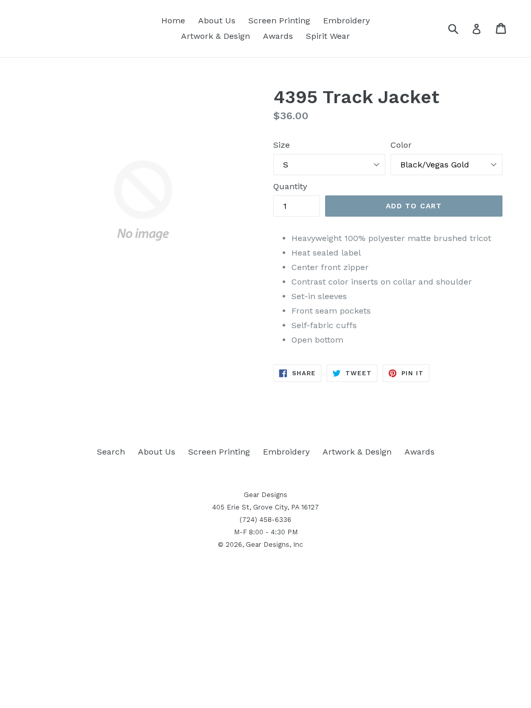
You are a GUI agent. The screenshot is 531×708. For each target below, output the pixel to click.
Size (281, 145)
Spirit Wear (328, 36)
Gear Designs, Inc (274, 544)
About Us (216, 20)
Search (111, 452)
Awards (278, 36)
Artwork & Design (215, 36)
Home (173, 20)
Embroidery (346, 20)
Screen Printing (279, 20)
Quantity (290, 186)
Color (401, 145)
